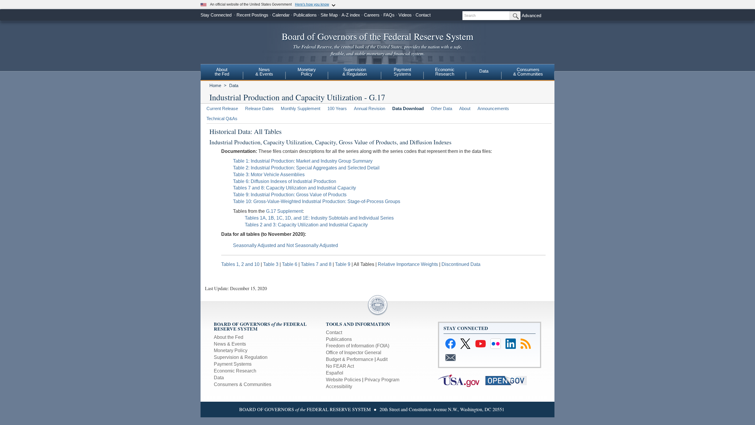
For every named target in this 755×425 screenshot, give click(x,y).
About (464, 108)
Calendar (281, 14)
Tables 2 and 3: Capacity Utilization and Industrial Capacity (306, 224)
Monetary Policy (230, 350)
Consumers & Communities (242, 384)
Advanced (531, 15)
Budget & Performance (349, 359)
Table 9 (343, 264)
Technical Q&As (221, 118)
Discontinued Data (460, 264)
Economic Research (235, 370)
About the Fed (228, 337)
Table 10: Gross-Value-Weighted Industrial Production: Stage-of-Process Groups (316, 201)
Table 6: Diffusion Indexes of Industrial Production (284, 181)
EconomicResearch (444, 71)
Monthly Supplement (300, 108)
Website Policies (343, 379)
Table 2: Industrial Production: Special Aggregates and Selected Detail (306, 167)
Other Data (441, 108)
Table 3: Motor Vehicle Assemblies (269, 174)
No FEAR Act (340, 366)
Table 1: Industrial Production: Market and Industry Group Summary (302, 161)
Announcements (493, 108)
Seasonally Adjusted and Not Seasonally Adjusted (285, 245)
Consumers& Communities (528, 71)
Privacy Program (382, 379)
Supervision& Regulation (354, 71)
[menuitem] (222, 72)
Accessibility (339, 386)
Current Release (222, 108)
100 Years (337, 108)
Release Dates (259, 108)
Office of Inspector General (353, 352)
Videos (405, 14)
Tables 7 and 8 (317, 264)
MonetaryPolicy (307, 71)
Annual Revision (369, 108)
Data (483, 70)
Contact (423, 14)
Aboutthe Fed (222, 71)
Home (215, 85)
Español (334, 372)
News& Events (264, 71)
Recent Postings (252, 14)
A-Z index (351, 14)
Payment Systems (233, 364)
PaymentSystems (402, 71)
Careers (372, 14)
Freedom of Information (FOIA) (357, 345)
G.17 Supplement (284, 211)
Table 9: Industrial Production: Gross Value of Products (290, 194)
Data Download (408, 108)
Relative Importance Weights (408, 264)
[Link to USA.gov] (461, 379)
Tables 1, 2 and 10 (240, 264)
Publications (305, 14)
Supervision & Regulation (240, 357)
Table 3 (271, 264)
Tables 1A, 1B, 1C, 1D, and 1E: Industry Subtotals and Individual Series (319, 217)
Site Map (329, 14)
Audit (382, 359)
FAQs (389, 14)
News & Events (230, 343)
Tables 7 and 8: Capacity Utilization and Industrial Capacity (294, 187)
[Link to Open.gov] (508, 379)
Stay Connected (216, 14)
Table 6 (290, 264)
